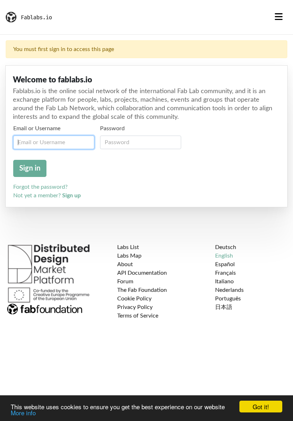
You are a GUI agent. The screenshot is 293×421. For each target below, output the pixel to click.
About (125, 264)
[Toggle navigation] (278, 17)
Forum (125, 281)
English (224, 256)
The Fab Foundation (142, 290)
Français (225, 273)
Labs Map (129, 256)
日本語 (223, 307)
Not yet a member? (47, 195)
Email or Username (36, 128)
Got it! (261, 406)
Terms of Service (137, 316)
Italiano (224, 281)
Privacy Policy (135, 307)
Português (228, 298)
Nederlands (229, 290)
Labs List (128, 247)
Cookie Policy (134, 298)
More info (23, 412)
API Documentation (142, 273)
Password (112, 128)
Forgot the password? (40, 187)
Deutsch (225, 247)
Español (225, 264)
